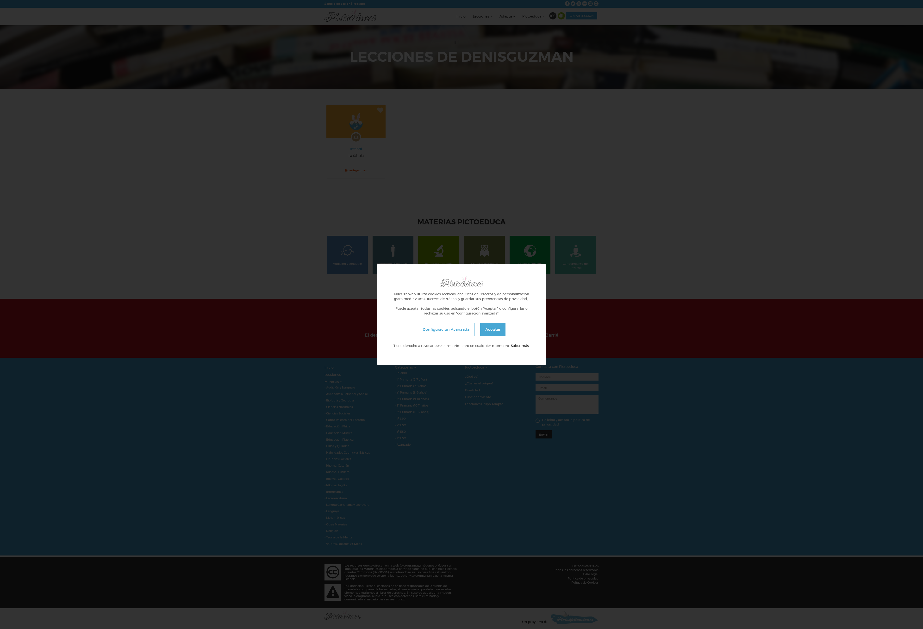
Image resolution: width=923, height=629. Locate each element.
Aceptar (492, 329)
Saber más (520, 346)
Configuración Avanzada (446, 329)
